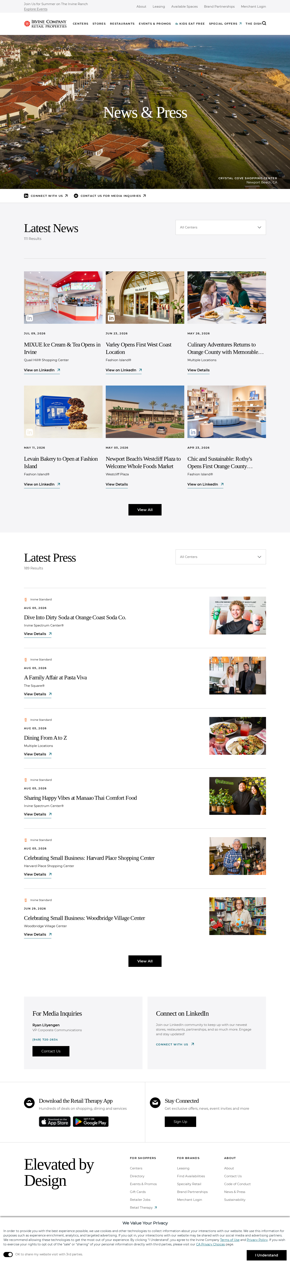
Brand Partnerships (219, 6)
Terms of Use (229, 1240)
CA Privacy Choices (210, 1244)
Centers (80, 23)
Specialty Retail (189, 1184)
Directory (137, 1176)
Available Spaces (184, 6)
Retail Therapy (141, 1207)
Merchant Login (253, 6)
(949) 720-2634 (45, 1039)
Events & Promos (155, 23)
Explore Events (35, 9)
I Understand (266, 1255)
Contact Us (51, 1051)
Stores (99, 23)
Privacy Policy (257, 1240)
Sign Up (180, 1122)
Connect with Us (172, 1044)
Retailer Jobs (140, 1200)
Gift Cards (138, 1192)
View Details (198, 370)
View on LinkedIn (39, 370)
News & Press (234, 1192)
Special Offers (223, 23)
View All (145, 510)
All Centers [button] (188, 227)
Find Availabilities (191, 1176)
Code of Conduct (237, 1184)
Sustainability (234, 1200)
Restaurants (122, 23)
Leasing (159, 6)
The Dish (254, 23)
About (141, 6)
